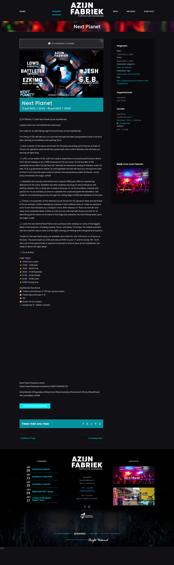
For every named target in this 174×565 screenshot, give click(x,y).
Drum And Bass (134, 74)
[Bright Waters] (98, 540)
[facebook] (85, 507)
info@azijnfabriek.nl (87, 491)
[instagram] (89, 507)
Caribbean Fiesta (28, 438)
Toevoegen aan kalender (35, 406)
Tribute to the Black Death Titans (41, 499)
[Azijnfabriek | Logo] (87, 3)
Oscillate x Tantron (41, 484)
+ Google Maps (124, 123)
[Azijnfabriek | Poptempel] (87, 513)
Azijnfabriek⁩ (67, 533)
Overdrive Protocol (41, 469)
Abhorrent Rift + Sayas (42, 491)
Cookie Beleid (93, 533)
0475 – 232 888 (87, 488)
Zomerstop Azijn (95, 438)
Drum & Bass (122, 74)
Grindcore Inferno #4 (42, 476)
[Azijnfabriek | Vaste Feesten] (133, 467)
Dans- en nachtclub (124, 67)
